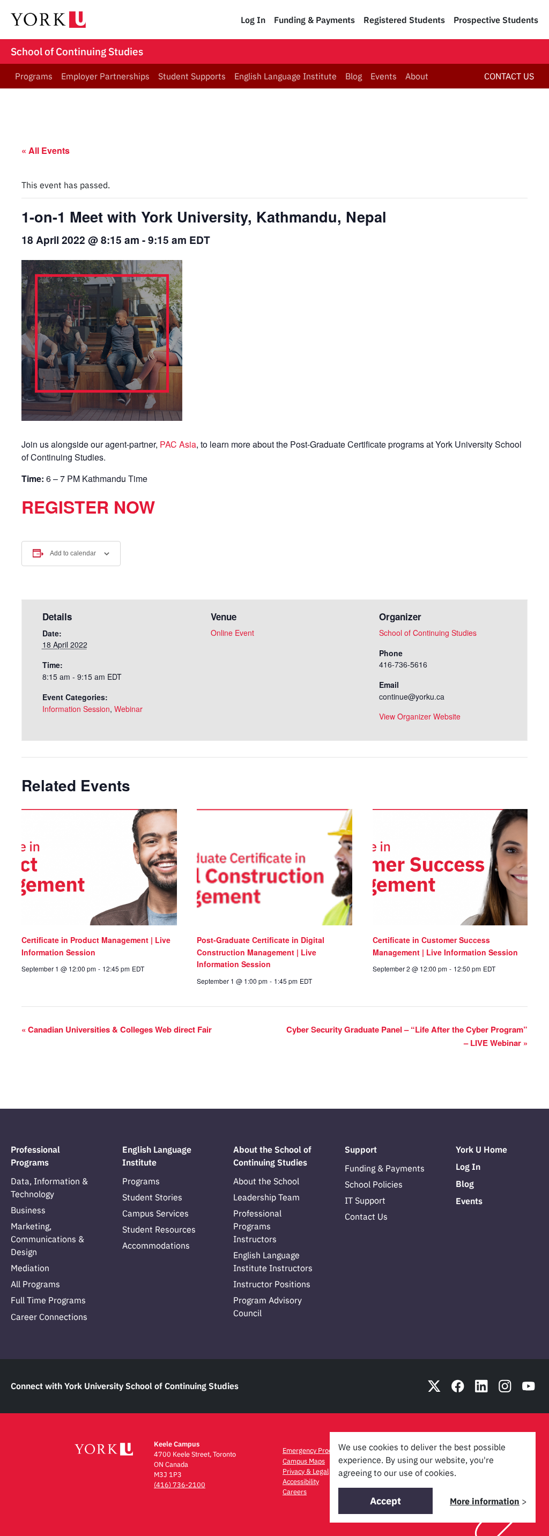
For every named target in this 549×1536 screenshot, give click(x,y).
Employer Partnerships (105, 76)
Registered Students (404, 19)
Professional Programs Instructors (257, 1226)
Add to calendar (73, 553)
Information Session (76, 708)
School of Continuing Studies (77, 51)
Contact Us (366, 1216)
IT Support (365, 1200)
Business (28, 1210)
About (416, 76)
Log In (253, 19)
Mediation (30, 1268)
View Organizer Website (420, 716)
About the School (266, 1181)
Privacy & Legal (306, 1471)
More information (485, 1501)
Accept (385, 1501)
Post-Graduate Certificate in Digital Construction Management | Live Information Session (260, 951)
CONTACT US (509, 76)
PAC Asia (178, 444)
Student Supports (192, 76)
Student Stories (152, 1197)
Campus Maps (304, 1461)
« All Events (45, 150)
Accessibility (301, 1481)
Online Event (232, 632)
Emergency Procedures (318, 1450)
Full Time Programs (48, 1300)
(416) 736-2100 (179, 1484)
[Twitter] (434, 1386)
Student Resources (159, 1229)
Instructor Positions (271, 1284)
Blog (353, 76)
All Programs (35, 1284)
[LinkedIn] (481, 1386)
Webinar (128, 708)
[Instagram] (505, 1386)
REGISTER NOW (88, 506)
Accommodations (156, 1245)
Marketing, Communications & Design (47, 1239)
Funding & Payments (314, 19)
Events (383, 76)
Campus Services (155, 1213)
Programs (34, 76)
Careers (295, 1491)
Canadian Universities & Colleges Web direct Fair (116, 1029)
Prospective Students (496, 19)
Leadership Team (266, 1197)
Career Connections (49, 1316)
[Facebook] (458, 1386)
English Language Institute (285, 76)
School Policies (374, 1184)
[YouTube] (528, 1386)
